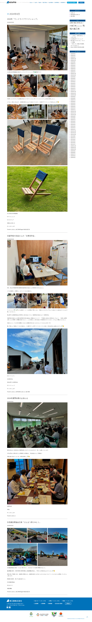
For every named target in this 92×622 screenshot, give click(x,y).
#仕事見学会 (10, 379)
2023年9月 (73, 96)
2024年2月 (73, 88)
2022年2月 (73, 127)
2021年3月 (73, 142)
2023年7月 (73, 99)
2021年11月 (73, 132)
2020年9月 (73, 150)
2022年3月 (73, 126)
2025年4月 (73, 68)
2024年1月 (73, 90)
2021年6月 (73, 139)
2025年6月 (73, 65)
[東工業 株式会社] (15, 2)
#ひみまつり (10, 585)
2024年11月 (73, 75)
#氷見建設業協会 (11, 582)
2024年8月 (73, 78)
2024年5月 (73, 83)
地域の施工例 (27, 229)
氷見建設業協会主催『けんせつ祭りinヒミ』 (24, 522)
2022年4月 (73, 124)
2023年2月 (73, 108)
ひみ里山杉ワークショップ (77, 38)
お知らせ (14, 229)
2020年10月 (73, 149)
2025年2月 (73, 71)
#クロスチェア (10, 219)
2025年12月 (73, 58)
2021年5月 (73, 141)
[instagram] (7, 607)
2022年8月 (73, 117)
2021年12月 (73, 131)
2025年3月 (73, 70)
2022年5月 (73, 122)
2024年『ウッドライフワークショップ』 (23, 19)
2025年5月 (73, 67)
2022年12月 (73, 111)
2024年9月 (73, 76)
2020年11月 (73, 147)
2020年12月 (73, 146)
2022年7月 (73, 119)
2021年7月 (73, 137)
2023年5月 (73, 103)
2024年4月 (73, 85)
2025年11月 (73, 60)
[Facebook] (10, 607)
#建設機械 (9, 588)
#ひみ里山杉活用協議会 (12, 213)
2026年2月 (73, 57)
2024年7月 (73, 80)
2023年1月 (73, 109)
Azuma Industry (72, 618)
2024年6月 (73, 81)
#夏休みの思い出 (11, 223)
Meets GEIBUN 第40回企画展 (77, 47)
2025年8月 (73, 62)
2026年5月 (73, 53)
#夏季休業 (9, 506)
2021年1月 (73, 144)
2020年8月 (73, 152)
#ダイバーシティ (11, 375)
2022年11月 (73, 113)
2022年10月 (73, 114)
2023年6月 (73, 101)
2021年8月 (73, 136)
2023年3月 (73, 106)
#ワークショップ (11, 216)
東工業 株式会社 (14, 601)
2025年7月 (73, 63)
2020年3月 (73, 157)
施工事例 (18, 229)
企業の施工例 (74, 23)
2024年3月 (73, 86)
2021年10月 (73, 134)
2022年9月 (73, 116)
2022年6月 (73, 121)
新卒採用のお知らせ (20, 391)
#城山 (8, 509)
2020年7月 (73, 154)
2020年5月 (73, 155)
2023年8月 (73, 98)
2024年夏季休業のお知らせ (17, 398)
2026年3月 (73, 55)
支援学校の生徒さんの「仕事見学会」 (21, 236)
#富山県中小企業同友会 (12, 382)
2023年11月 (73, 93)
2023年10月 (73, 94)
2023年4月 (73, 104)
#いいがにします (11, 226)
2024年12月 (73, 73)
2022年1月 (73, 129)
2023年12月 (73, 91)
